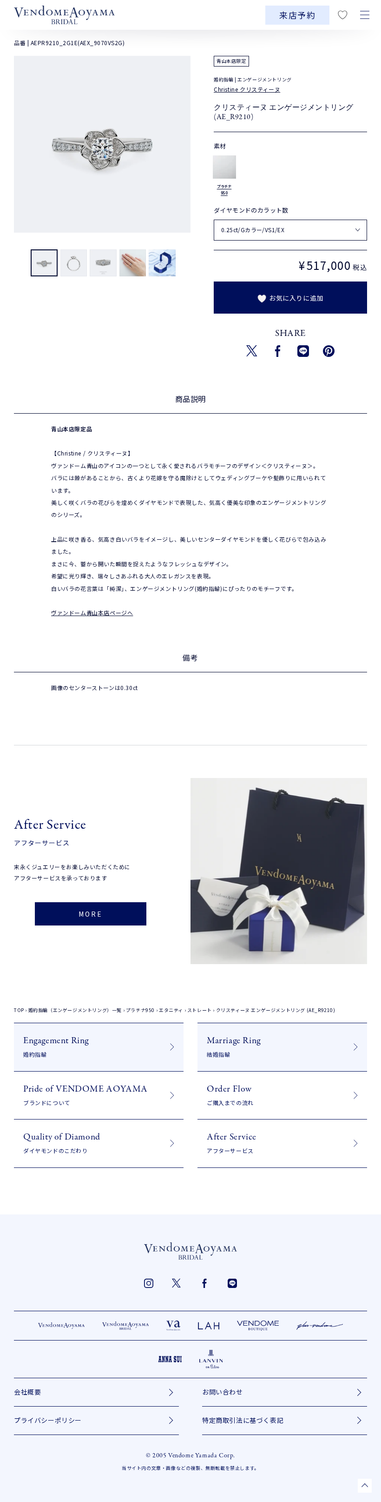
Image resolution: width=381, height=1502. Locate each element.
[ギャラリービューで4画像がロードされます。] (132, 263)
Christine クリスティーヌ (247, 89)
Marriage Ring (234, 1046)
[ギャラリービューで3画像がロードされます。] (103, 263)
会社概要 (27, 1391)
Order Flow (230, 1094)
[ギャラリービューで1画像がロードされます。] (44, 263)
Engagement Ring (56, 1046)
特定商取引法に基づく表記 (242, 1420)
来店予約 (297, 15)
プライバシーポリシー (48, 1420)
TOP (19, 1009)
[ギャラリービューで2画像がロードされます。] (73, 263)
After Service (231, 1142)
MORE (90, 914)
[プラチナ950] (224, 167)
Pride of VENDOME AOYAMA (85, 1094)
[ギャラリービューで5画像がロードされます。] (162, 263)
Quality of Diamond (61, 1142)
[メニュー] (364, 15)
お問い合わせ (222, 1391)
